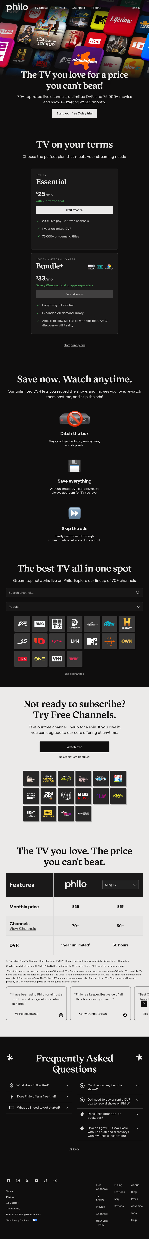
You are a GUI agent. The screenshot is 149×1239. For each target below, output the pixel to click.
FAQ (116, 1198)
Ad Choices (12, 1202)
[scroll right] (144, 1004)
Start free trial (74, 209)
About (135, 1184)
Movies (60, 8)
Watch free (74, 747)
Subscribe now (75, 294)
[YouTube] (36, 1180)
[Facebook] (8, 1180)
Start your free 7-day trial (75, 113)
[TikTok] (45, 1180)
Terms (9, 1191)
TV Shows (41, 8)
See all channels (74, 673)
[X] (27, 1180)
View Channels (23, 928)
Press (134, 1198)
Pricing (96, 8)
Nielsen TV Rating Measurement (23, 1214)
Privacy (10, 1196)
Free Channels (102, 1186)
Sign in (136, 7)
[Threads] (55, 1180)
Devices (119, 1205)
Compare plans (74, 345)
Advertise (137, 1205)
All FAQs (74, 1149)
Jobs (134, 1212)
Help (134, 1219)
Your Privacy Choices (17, 1220)
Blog (134, 1191)
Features (119, 1191)
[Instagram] (18, 1180)
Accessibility (13, 1208)
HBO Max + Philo (102, 1222)
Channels (78, 8)
